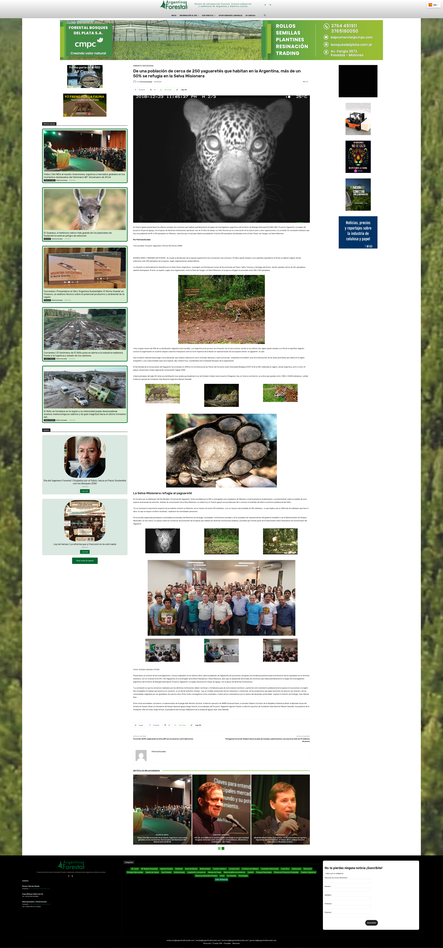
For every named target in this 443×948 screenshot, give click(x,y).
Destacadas (148, 66)
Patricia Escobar (61, 180)
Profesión (329, 904)
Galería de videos (50, 180)
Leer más (85, 491)
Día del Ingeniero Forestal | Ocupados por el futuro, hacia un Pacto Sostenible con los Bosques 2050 (85, 482)
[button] (265, 15)
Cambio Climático (50, 359)
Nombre (328, 886)
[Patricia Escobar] (135, 81)
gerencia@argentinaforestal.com (39, 888)
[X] (270, 5)
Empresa (328, 912)
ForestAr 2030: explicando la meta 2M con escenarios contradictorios (163, 739)
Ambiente (47, 239)
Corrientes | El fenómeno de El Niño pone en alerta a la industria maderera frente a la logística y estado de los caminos (83, 354)
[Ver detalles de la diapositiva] (221, 39)
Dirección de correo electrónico (336, 878)
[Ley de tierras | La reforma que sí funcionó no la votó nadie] (85, 520)
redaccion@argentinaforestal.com (40, 904)
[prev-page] (219, 848)
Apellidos (328, 895)
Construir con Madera (221, 834)
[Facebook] (265, 5)
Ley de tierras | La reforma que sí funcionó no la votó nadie (85, 544)
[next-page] (223, 848)
